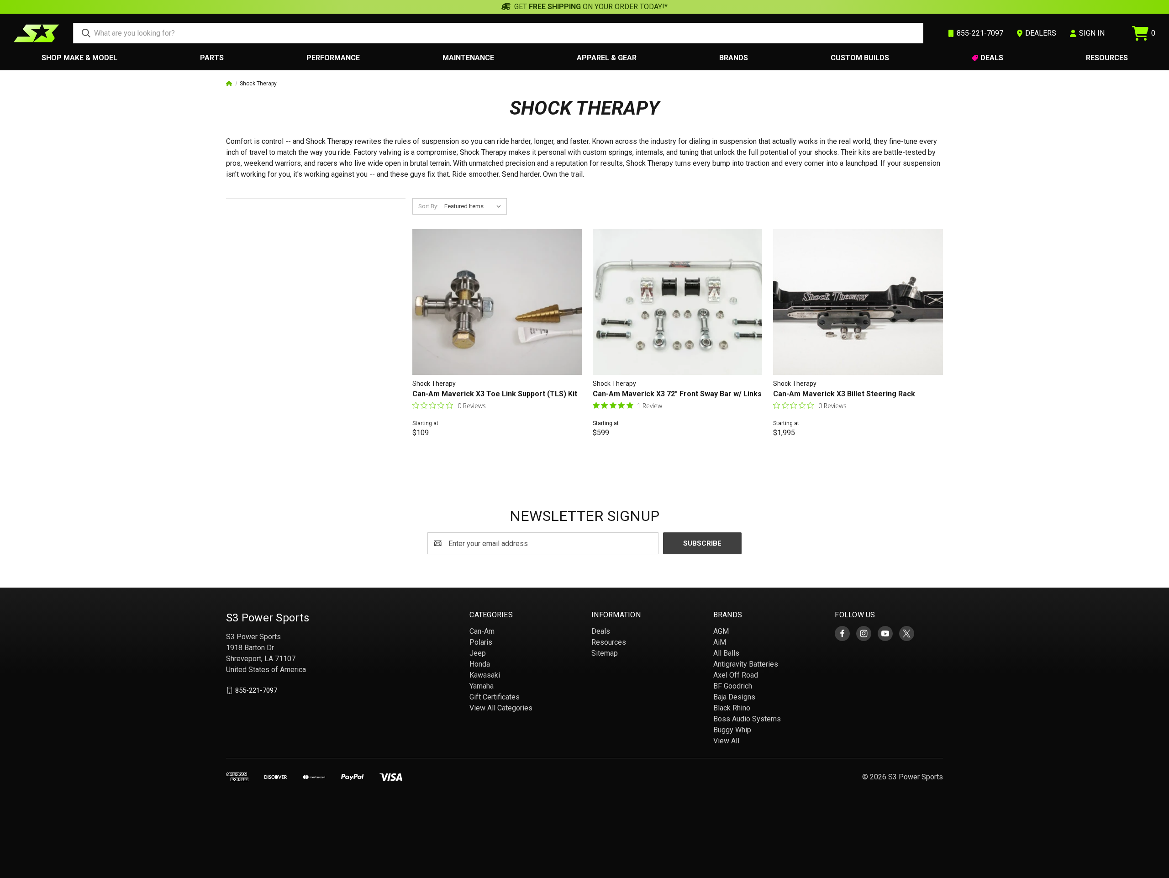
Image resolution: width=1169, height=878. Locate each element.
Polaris (480, 642)
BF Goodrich (732, 686)
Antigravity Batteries (745, 664)
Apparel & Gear (607, 57)
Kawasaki (484, 675)
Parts (212, 57)
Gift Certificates (494, 697)
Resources (1107, 57)
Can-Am (482, 631)
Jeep (477, 653)
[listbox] (474, 206)
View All (726, 740)
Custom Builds (860, 57)
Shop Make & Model (79, 57)
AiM (719, 642)
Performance (333, 57)
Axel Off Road (735, 675)
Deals (991, 57)
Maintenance (468, 57)
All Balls (726, 653)
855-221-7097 (256, 690)
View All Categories (500, 708)
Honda (479, 664)
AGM (721, 631)
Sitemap (604, 653)
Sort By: (428, 206)
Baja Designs (734, 697)
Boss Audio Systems (747, 719)
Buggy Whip (732, 730)
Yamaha (481, 686)
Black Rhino (731, 708)
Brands (733, 57)
